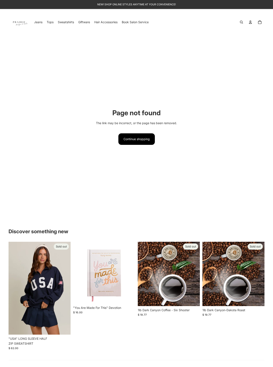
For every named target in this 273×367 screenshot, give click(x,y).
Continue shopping (136, 139)
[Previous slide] (15, 288)
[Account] (250, 22)
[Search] (241, 22)
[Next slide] (64, 288)
